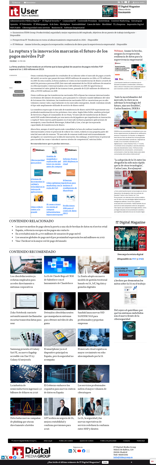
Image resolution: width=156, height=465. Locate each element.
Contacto (126, 441)
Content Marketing (120, 21)
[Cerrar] (131, 462)
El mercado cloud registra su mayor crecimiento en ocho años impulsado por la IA (92, 353)
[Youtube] (125, 2)
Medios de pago (19, 95)
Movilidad (106, 24)
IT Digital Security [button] (50, 21)
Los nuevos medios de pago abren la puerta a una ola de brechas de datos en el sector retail (61, 226)
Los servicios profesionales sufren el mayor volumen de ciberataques (92, 389)
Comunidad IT (69, 21)
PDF (134, 259)
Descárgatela (124, 12)
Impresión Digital (135, 24)
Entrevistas (104, 21)
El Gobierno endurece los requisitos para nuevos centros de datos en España (59, 389)
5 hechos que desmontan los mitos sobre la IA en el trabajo (129, 282)
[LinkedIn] (119, 2)
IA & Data (54, 24)
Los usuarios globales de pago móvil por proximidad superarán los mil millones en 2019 (60, 237)
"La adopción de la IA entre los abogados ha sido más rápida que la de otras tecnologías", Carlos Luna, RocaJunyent (130, 164)
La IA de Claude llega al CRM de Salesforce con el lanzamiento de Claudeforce (59, 280)
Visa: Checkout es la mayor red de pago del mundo (41, 241)
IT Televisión (26, 24)
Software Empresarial (74, 28)
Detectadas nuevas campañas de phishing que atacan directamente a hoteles (25, 422)
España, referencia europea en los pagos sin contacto (42, 230)
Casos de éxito (93, 24)
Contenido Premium (87, 21)
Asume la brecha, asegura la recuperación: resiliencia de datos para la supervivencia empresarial (128, 55)
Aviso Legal (48, 441)
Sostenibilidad (78, 24)
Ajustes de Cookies (86, 441)
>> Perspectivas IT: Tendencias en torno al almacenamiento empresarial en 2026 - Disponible (54, 40)
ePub (140, 259)
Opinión (14, 24)
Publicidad (141, 441)
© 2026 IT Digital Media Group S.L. (24, 441)
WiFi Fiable (15, 28)
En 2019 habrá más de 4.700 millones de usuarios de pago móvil (48, 234)
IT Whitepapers (40, 24)
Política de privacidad (108, 441)
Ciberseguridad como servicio (36, 28)
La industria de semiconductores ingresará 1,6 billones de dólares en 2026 (26, 389)
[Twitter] (122, 2)
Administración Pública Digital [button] (24, 21)
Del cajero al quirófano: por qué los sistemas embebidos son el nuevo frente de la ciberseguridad (128, 315)
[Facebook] (129, 2)
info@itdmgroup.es (123, 457)
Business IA (57, 28)
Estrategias (136, 21)
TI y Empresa (119, 24)
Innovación (18, 91)
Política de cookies (66, 441)
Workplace (65, 24)
